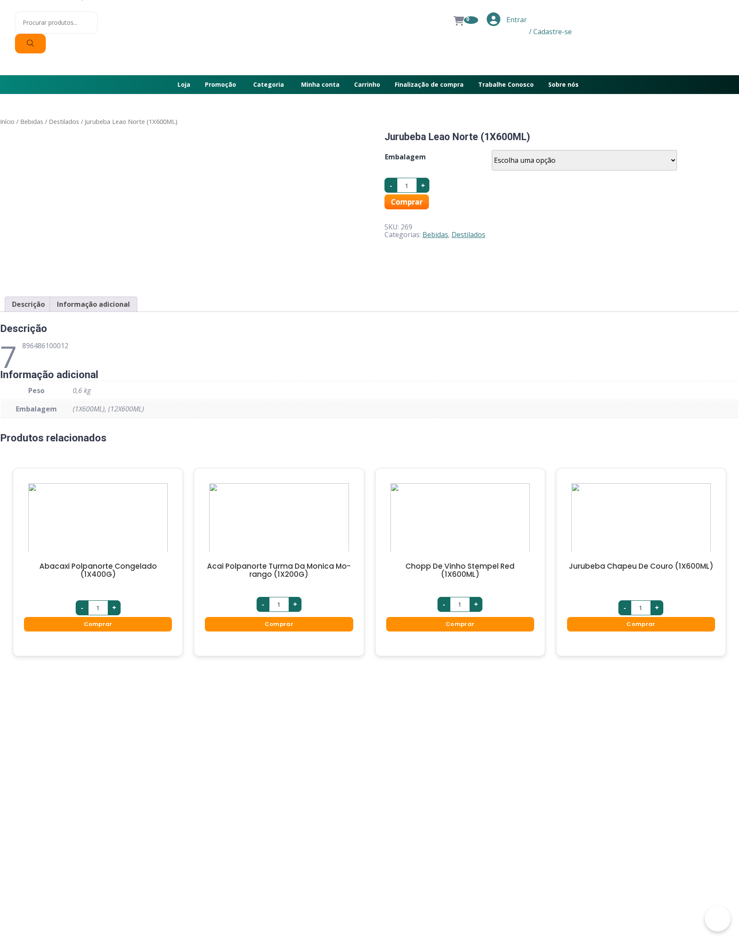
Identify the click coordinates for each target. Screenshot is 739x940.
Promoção (220, 84)
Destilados (64, 121)
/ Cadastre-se (550, 31)
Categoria (268, 84)
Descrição (28, 304)
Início (7, 121)
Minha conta (320, 84)
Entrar (516, 19)
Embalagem (405, 157)
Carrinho (367, 84)
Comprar (407, 202)
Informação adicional (93, 304)
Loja (183, 84)
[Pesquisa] (30, 43)
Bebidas (31, 121)
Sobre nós (563, 84)
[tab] (28, 304)
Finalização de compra (429, 84)
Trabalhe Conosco (506, 84)
